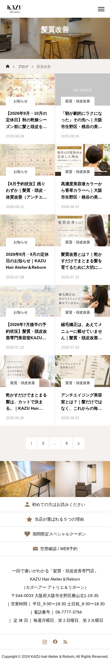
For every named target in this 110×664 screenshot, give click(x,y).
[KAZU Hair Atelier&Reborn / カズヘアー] (15, 9)
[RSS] (65, 641)
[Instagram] (45, 641)
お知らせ (20, 101)
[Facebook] (55, 641)
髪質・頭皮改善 (77, 101)
